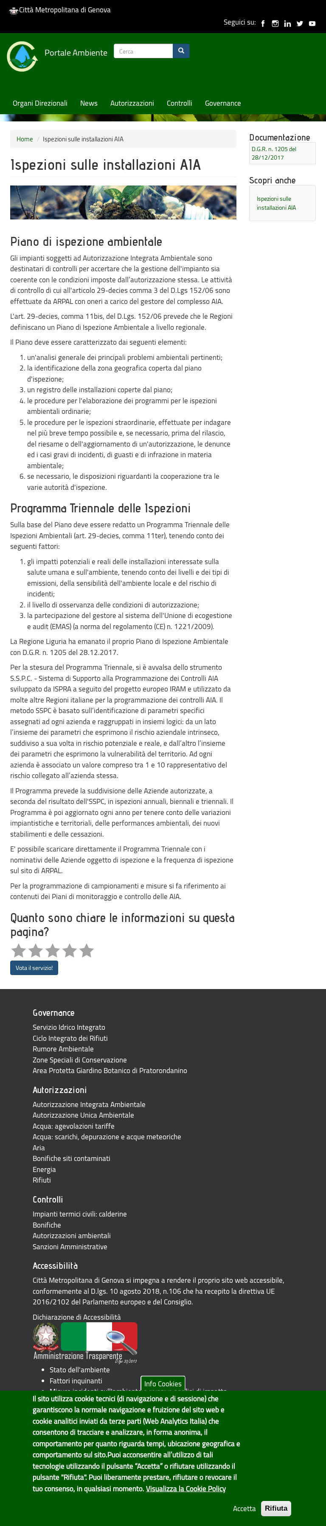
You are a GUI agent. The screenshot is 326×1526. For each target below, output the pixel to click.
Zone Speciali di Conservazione (80, 1060)
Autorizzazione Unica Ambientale (83, 1115)
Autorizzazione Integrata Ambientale (89, 1104)
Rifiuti (42, 1180)
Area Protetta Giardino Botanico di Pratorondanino (110, 1070)
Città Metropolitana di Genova (65, 9)
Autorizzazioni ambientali (72, 1235)
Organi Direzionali (40, 103)
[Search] (181, 51)
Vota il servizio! (34, 968)
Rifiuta (276, 1508)
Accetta (244, 1508)
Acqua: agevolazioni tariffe (74, 1126)
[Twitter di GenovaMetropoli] (300, 22)
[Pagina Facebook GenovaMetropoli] (263, 22)
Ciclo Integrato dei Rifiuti (70, 1038)
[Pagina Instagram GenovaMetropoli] (275, 22)
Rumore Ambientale (63, 1049)
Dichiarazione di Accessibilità (77, 1317)
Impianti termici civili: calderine (80, 1214)
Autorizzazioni (132, 103)
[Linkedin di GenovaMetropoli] (287, 22)
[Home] (25, 58)
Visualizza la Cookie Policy (186, 1488)
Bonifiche (47, 1225)
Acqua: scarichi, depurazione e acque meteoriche (107, 1136)
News (89, 103)
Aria (39, 1147)
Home (25, 138)
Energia (44, 1169)
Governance (223, 103)
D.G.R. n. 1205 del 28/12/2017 (274, 153)
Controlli (179, 103)
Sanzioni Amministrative (70, 1246)
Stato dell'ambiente (80, 1369)
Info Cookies (163, 1383)
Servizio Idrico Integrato (69, 1027)
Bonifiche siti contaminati (71, 1158)
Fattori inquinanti (76, 1380)
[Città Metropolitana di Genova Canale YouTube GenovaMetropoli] (312, 22)
